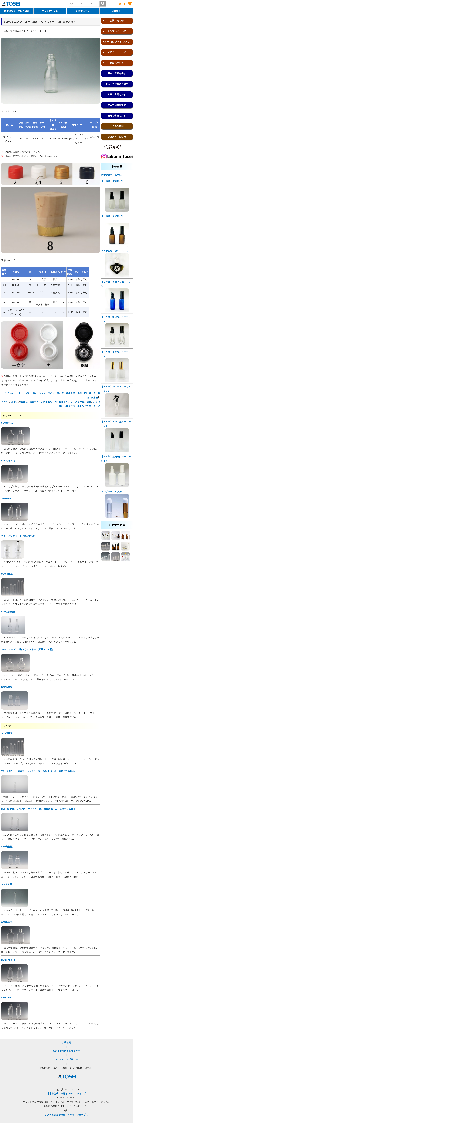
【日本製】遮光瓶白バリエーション (116, 458)
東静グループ (83, 11)
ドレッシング (38, 393)
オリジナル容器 (50, 11)
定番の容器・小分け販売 (16, 11)
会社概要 (116, 11)
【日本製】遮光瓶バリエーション (116, 218)
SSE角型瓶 (7, 687)
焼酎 (79, 393)
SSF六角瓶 (7, 884)
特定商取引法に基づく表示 (66, 1051)
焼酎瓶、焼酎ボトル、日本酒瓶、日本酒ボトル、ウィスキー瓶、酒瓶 (55, 402)
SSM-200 (6, 498)
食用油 (94, 397)
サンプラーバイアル (111, 491)
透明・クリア (93, 406)
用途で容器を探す (117, 73)
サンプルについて (117, 31)
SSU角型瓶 (7, 423)
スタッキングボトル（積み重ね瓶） (19, 536)
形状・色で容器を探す (117, 84)
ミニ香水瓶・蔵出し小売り (115, 251)
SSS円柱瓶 (7, 574)
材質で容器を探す (117, 105)
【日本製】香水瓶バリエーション (116, 354)
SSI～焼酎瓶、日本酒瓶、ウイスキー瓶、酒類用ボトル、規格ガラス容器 (38, 809)
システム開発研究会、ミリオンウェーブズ (66, 1114)
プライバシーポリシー (66, 1059)
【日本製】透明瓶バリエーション (116, 183)
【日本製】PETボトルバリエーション (116, 388)
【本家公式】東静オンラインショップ (66, 1093)
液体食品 (70, 393)
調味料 (87, 393)
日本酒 (60, 393)
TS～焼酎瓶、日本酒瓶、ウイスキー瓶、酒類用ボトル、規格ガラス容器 (38, 771)
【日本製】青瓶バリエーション (116, 284)
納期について (117, 63)
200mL (5, 402)
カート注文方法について (116, 41)
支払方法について (117, 52)
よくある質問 (117, 126)
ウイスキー (10, 393)
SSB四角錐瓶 (8, 611)
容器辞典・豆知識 (117, 137)
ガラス (14, 402)
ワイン (51, 393)
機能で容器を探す (117, 115)
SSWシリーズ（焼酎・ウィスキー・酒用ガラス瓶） (27, 649)
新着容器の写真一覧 (111, 174)
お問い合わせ (117, 20)
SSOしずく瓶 (8, 460)
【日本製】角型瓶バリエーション (116, 319)
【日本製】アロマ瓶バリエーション (116, 423)
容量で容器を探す (117, 94)
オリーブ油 (24, 393)
